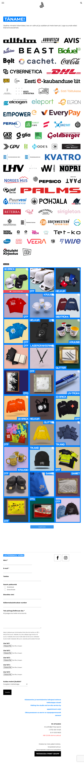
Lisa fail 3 (6, 658)
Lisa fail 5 (6, 672)
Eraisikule (10, 587)
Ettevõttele (11, 590)
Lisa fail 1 (6, 643)
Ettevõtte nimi (8, 595)
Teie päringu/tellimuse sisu (13, 611)
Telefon (6, 576)
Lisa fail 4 (6, 665)
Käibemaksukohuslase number (15, 603)
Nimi (5, 560)
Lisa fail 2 (6, 650)
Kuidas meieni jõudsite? (12, 681)
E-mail (5, 568)
